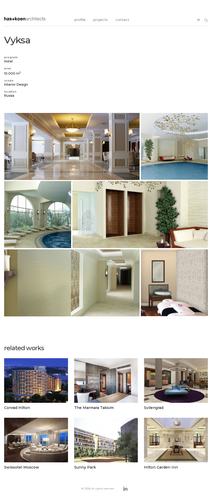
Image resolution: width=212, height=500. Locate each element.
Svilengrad (153, 407)
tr (198, 20)
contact (122, 20)
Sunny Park (85, 467)
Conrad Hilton (17, 407)
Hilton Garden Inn (161, 467)
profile (80, 20)
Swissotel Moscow (21, 467)
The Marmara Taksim (94, 407)
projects (100, 20)
